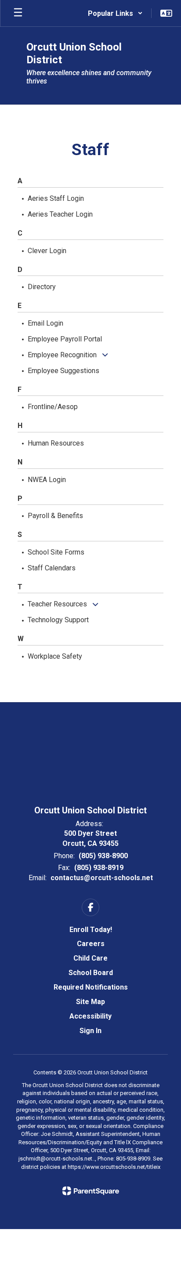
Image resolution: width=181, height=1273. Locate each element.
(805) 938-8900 (103, 856)
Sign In (90, 1030)
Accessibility (90, 1016)
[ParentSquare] (90, 1190)
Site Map (90, 1001)
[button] (115, 13)
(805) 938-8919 (98, 867)
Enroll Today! (90, 929)
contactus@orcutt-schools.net (102, 878)
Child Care (90, 958)
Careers (91, 943)
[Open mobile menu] (18, 13)
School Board (91, 972)
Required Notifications (91, 987)
